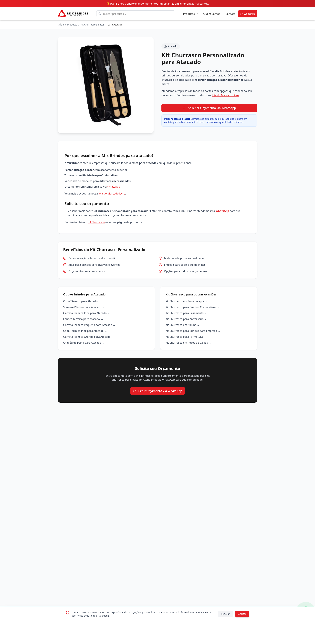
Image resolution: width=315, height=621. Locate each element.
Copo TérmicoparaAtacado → (82, 301)
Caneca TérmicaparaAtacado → (83, 319)
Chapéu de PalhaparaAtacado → (84, 342)
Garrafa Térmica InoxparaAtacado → (86, 313)
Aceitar (242, 613)
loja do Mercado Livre (225, 95)
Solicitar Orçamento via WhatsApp (212, 108)
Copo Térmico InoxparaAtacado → (85, 331)
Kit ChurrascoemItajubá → (183, 325)
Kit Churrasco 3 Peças (92, 24)
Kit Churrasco (96, 222)
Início (61, 24)
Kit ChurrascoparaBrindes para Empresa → (193, 331)
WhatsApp (113, 186)
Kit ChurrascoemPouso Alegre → (187, 301)
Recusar (225, 613)
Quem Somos (211, 14)
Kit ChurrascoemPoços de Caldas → (188, 342)
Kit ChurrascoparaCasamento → (186, 313)
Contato (230, 14)
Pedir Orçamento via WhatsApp (160, 391)
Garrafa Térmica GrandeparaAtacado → (88, 337)
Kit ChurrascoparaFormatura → (186, 337)
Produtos (189, 14)
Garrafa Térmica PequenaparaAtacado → (89, 325)
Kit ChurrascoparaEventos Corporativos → (193, 307)
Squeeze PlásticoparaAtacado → (84, 307)
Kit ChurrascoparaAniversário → (186, 319)
